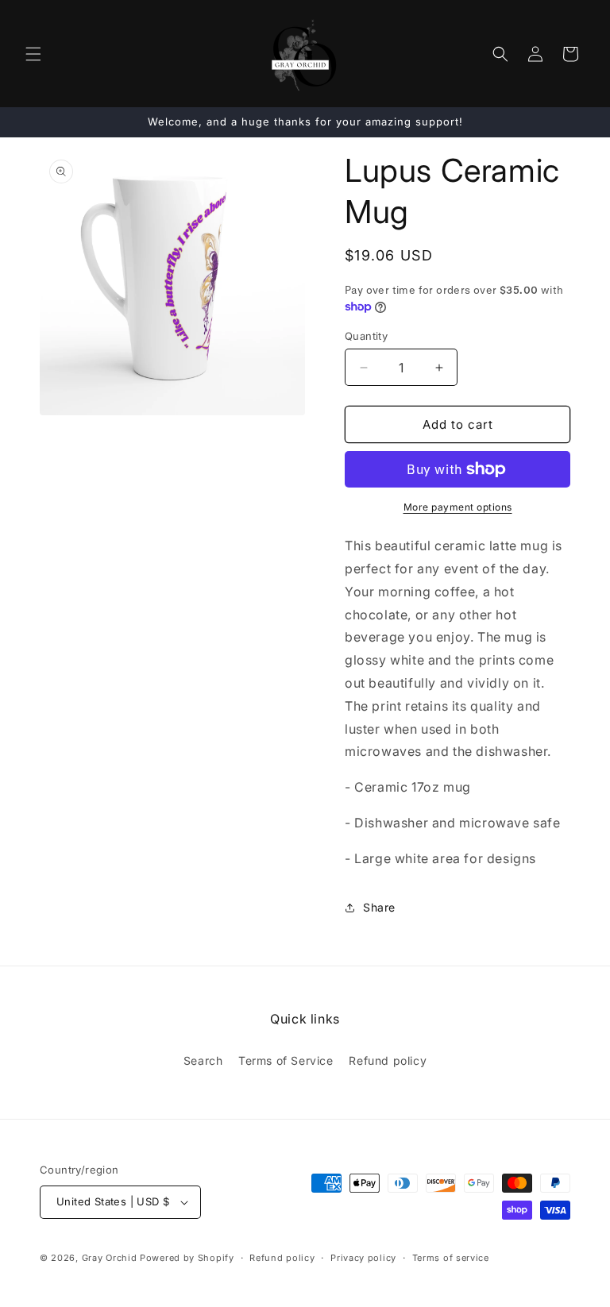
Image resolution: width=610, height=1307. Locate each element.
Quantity (366, 336)
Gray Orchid (109, 1257)
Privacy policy (363, 1257)
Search (203, 1060)
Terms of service (450, 1257)
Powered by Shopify (187, 1257)
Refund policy (388, 1060)
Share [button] (379, 907)
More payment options (457, 507)
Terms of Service (286, 1060)
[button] (33, 54)
